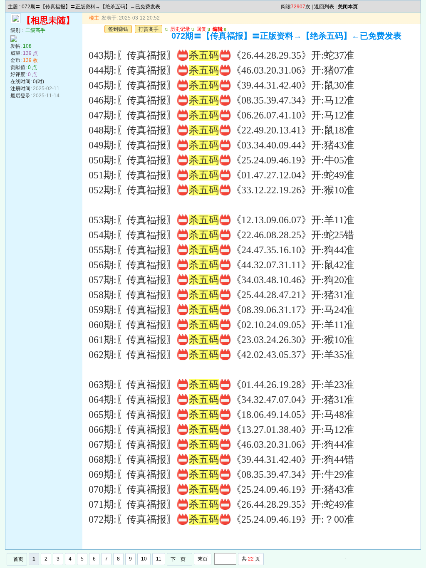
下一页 (178, 559)
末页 (203, 559)
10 (144, 559)
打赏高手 (149, 29)
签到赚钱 (118, 29)
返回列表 (324, 7)
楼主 (94, 18)
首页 (18, 559)
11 (158, 559)
